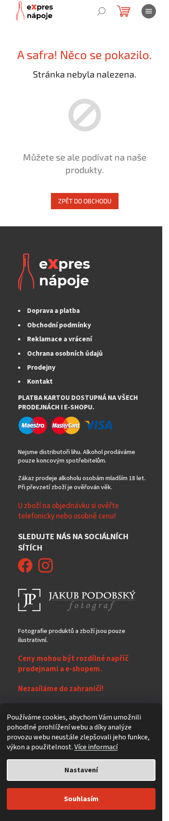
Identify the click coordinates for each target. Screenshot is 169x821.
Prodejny (41, 367)
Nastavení (81, 770)
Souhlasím (81, 799)
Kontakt (40, 381)
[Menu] (149, 11)
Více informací (96, 747)
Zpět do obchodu (84, 201)
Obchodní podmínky (59, 325)
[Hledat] (101, 11)
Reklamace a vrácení (59, 339)
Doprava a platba (53, 311)
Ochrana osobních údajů (65, 353)
